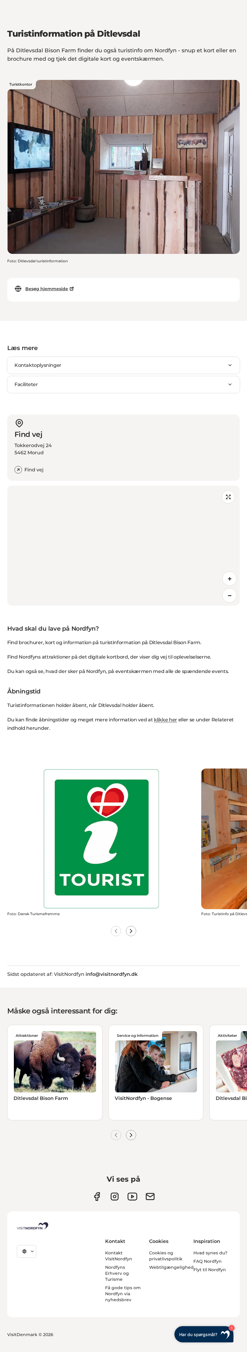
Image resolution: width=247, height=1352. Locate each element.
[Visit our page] (97, 1196)
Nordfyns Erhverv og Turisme (117, 1273)
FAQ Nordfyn (207, 1261)
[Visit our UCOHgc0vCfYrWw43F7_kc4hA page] (132, 1196)
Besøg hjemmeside (46, 288)
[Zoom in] (229, 578)
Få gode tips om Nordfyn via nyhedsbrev (123, 1293)
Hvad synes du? (210, 1253)
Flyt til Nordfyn (209, 1269)
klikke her (165, 720)
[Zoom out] (229, 595)
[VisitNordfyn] (32, 1225)
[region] (123, 546)
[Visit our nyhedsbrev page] (150, 1196)
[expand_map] (228, 497)
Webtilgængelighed (171, 1267)
